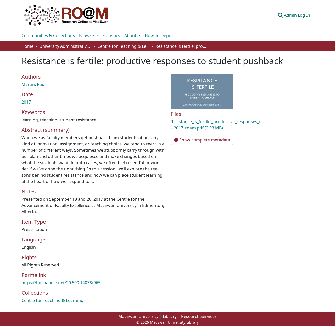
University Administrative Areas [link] (65, 46)
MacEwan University (138, 316)
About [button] (130, 35)
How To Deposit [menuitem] (160, 35)
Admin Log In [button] (297, 15)
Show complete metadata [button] (204, 140)
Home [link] (27, 46)
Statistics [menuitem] (111, 35)
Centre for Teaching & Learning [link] (123, 46)
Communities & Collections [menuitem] (48, 35)
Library (170, 316)
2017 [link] (26, 102)
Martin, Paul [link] (33, 84)
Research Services (199, 316)
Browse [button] (87, 35)
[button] (66, 15)
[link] (217, 124)
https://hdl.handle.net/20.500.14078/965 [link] (60, 283)
